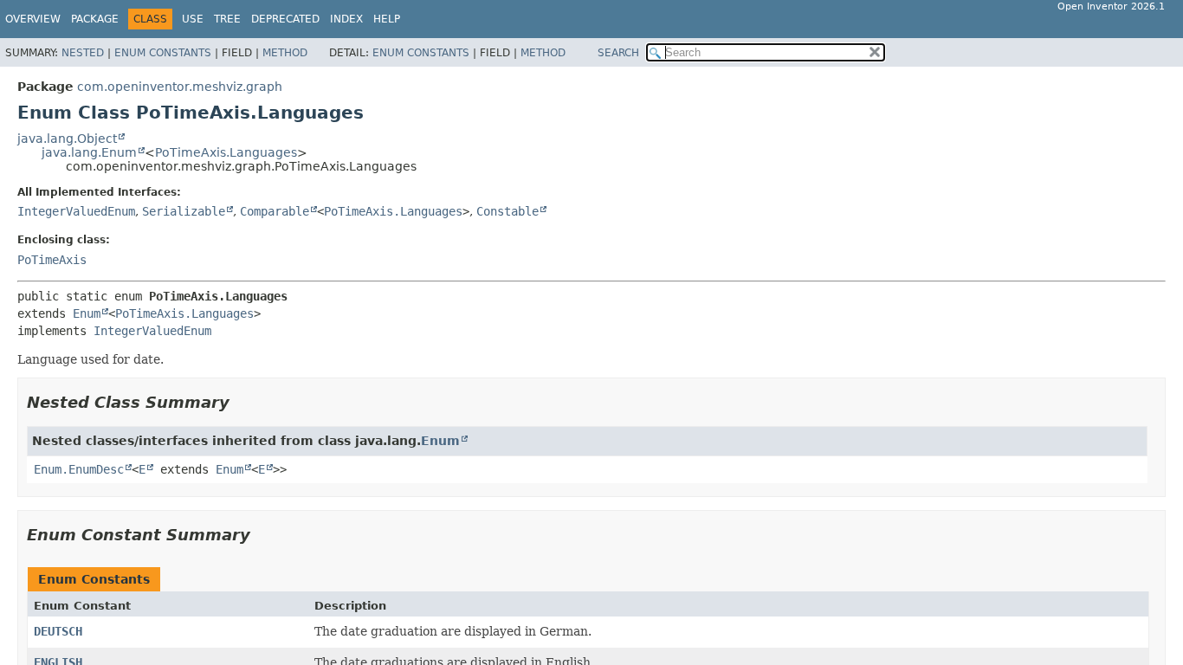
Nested (82, 53)
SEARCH (618, 53)
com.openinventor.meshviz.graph (179, 87)
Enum (86, 313)
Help (386, 19)
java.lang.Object (67, 138)
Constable (507, 211)
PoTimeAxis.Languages (226, 152)
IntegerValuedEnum (76, 211)
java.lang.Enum (89, 152)
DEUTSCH (58, 631)
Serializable (183, 211)
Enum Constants (162, 53)
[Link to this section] (242, 402)
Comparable (274, 211)
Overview (33, 19)
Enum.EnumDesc (79, 469)
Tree (227, 19)
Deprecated (285, 19)
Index (346, 19)
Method (284, 53)
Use (193, 19)
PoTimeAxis (52, 260)
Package (95, 19)
